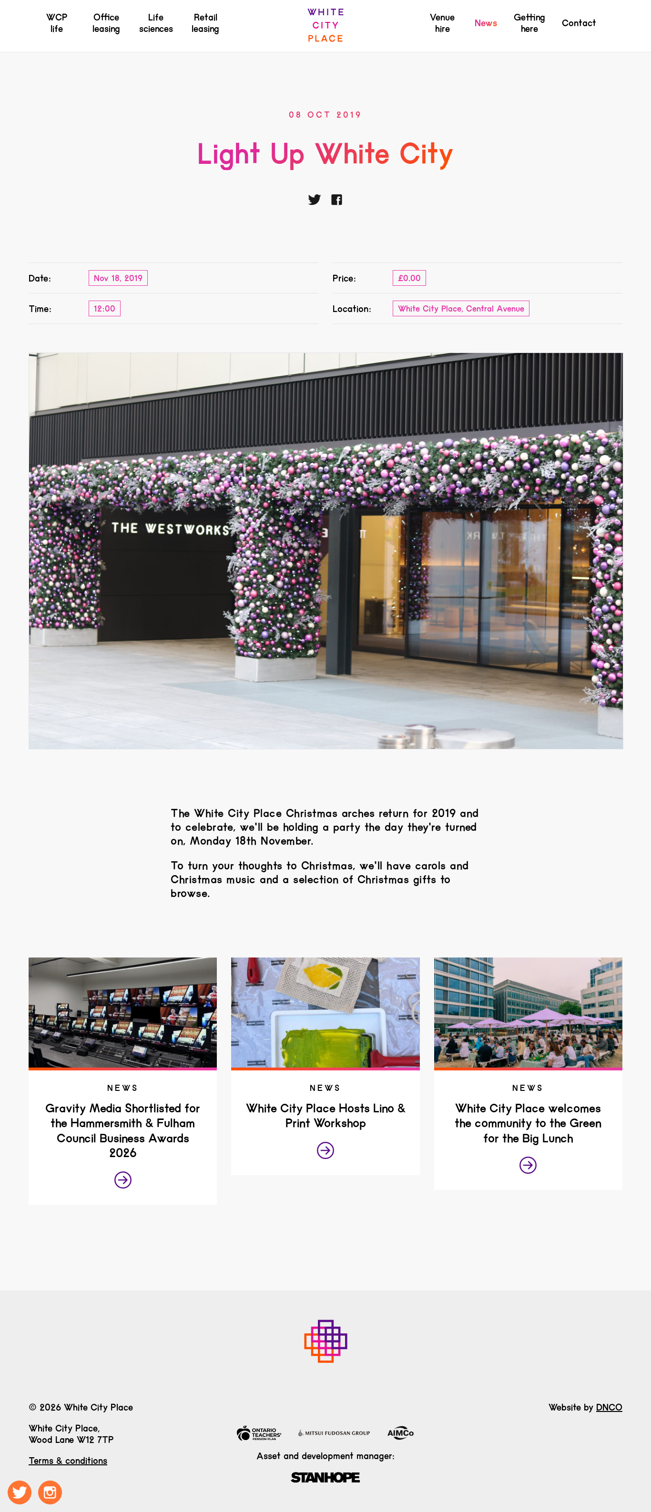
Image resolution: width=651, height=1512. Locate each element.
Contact (579, 23)
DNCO (609, 1407)
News (486, 23)
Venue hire (442, 22)
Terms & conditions (68, 1460)
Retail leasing (205, 22)
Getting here (529, 22)
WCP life (57, 22)
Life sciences (156, 22)
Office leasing (106, 22)
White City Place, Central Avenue (461, 308)
